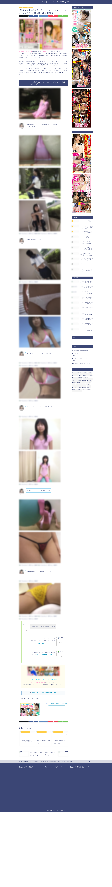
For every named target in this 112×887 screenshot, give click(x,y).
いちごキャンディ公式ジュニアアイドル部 (43, 654)
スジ (29, 698)
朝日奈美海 (89, 380)
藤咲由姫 (89, 389)
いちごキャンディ (39, 643)
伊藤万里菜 (74, 377)
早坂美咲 (79, 380)
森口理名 (89, 382)
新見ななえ (74, 380)
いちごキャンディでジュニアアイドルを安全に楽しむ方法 (43, 692)
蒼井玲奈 (84, 389)
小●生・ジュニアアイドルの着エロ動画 (81, 359)
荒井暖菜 (79, 389)
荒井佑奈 (74, 389)
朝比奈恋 (74, 382)
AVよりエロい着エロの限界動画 (80, 350)
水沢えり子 (83, 384)
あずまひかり (79, 372)
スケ (25, 698)
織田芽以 (84, 387)
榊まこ (74, 384)
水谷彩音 (88, 384)
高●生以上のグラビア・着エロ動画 (81, 363)
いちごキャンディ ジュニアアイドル (56, 2)
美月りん (37, 698)
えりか (90, 372)
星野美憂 (84, 380)
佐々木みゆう (80, 377)
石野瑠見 (79, 387)
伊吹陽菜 (91, 375)
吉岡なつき (86, 377)
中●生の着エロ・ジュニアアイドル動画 (26, 7)
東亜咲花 (79, 382)
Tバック (21, 698)
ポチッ (33, 698)
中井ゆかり (86, 375)
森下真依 (84, 382)
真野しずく (74, 387)
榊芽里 (78, 384)
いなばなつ (85, 372)
